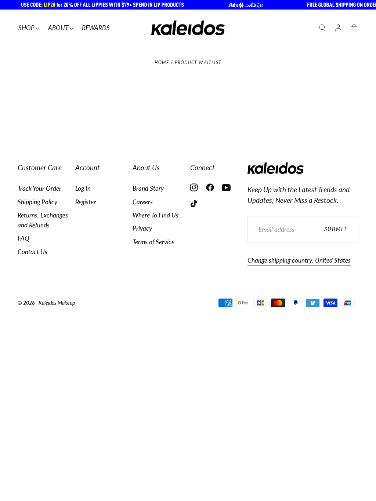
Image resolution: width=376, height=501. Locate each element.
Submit (335, 229)
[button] (322, 27)
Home (162, 62)
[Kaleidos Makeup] (275, 168)
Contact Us (32, 252)
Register (85, 202)
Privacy (142, 228)
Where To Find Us (155, 215)
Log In (83, 188)
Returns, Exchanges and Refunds (43, 220)
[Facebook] (210, 187)
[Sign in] (338, 27)
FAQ (23, 238)
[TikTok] (194, 203)
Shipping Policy (37, 202)
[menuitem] (29, 28)
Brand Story (148, 188)
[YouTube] (226, 187)
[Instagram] (194, 187)
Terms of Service (153, 242)
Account (87, 167)
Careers (143, 202)
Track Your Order (39, 188)
